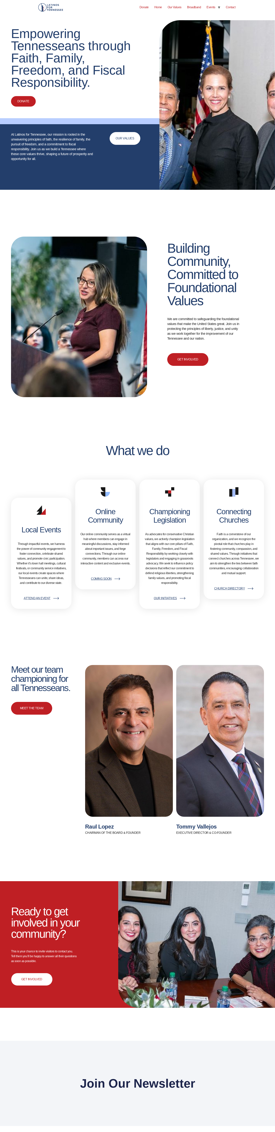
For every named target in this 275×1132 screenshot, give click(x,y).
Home (158, 7)
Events (211, 7)
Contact (231, 7)
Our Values (174, 7)
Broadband (194, 7)
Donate (144, 7)
